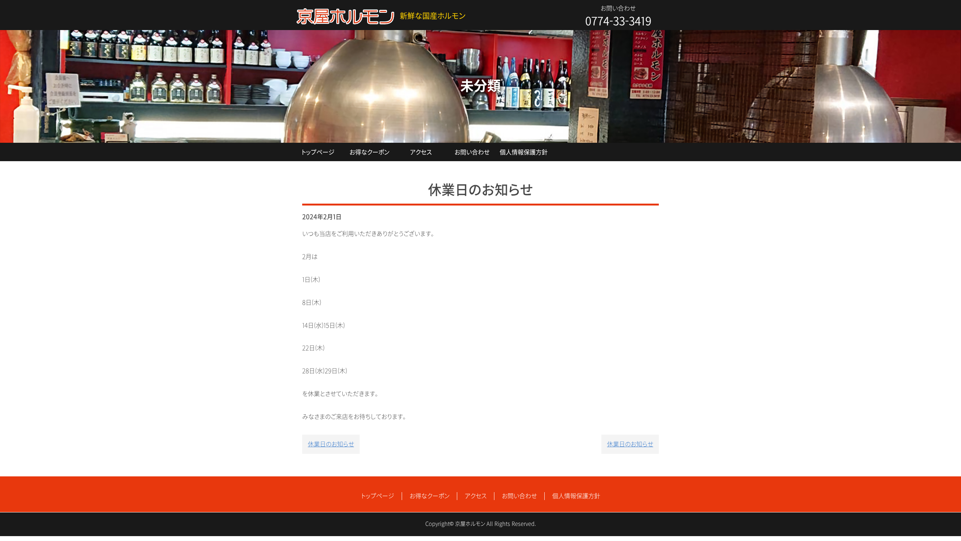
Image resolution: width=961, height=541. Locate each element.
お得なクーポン (369, 152)
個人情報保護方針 (524, 152)
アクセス (421, 152)
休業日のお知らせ (331, 444)
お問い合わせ (472, 152)
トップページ (317, 152)
